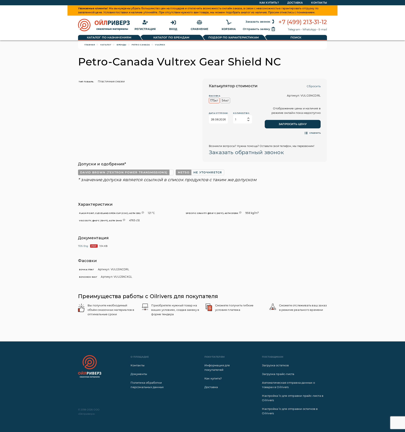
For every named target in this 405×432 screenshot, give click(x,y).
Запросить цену (293, 124)
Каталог (105, 44)
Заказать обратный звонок (246, 152)
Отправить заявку (256, 29)
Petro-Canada (141, 44)
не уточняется (207, 172)
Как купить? (269, 2)
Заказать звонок (258, 21)
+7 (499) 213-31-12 (302, 22)
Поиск (295, 37)
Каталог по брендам (171, 37)
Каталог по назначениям (109, 37)
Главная (89, 44)
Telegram (294, 29)
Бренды (121, 44)
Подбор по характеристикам (233, 37)
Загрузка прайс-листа (278, 374)
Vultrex (160, 44)
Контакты (319, 2)
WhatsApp (309, 29)
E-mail (323, 29)
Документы (139, 374)
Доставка (295, 2)
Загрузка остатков (275, 365)
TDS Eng (83, 246)
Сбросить (314, 86)
